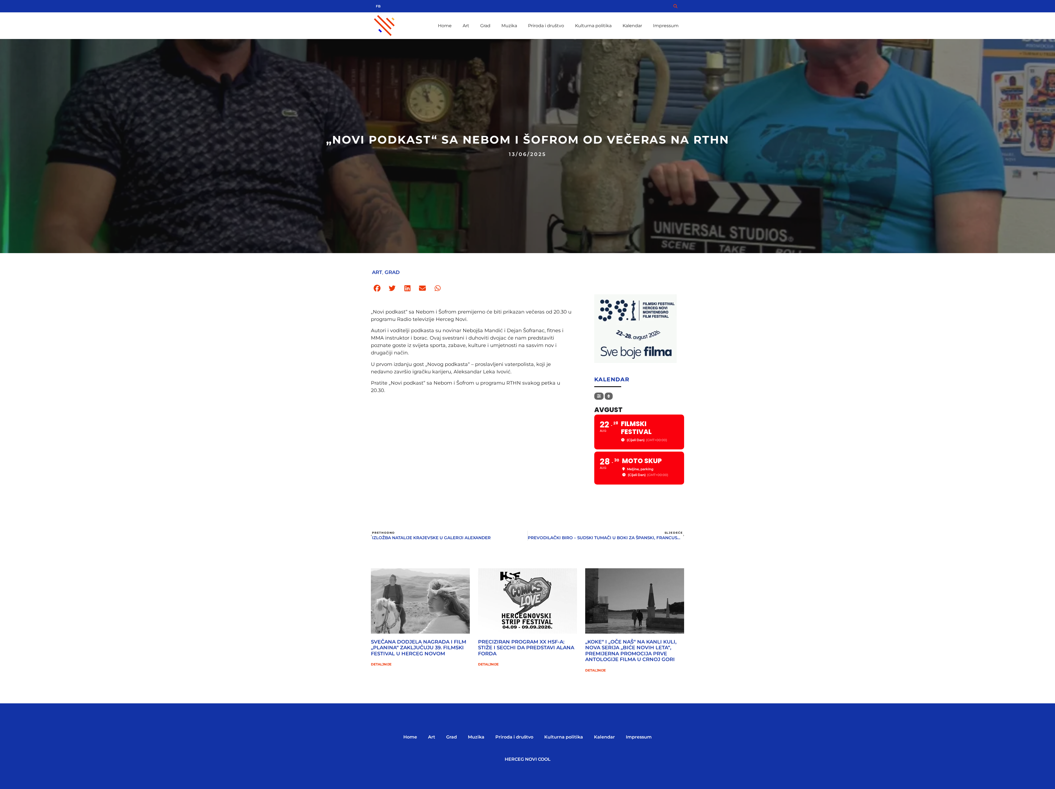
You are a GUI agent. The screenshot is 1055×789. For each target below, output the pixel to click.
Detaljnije (381, 664)
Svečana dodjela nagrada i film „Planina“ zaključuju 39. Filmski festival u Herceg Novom (418, 648)
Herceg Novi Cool (528, 759)
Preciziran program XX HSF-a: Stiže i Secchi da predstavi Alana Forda (526, 648)
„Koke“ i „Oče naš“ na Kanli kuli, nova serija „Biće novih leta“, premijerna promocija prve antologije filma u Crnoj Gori (630, 651)
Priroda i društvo (546, 25)
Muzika (509, 25)
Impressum (666, 25)
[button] (377, 288)
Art (466, 25)
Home (445, 25)
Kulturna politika (593, 25)
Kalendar (632, 25)
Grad (485, 25)
